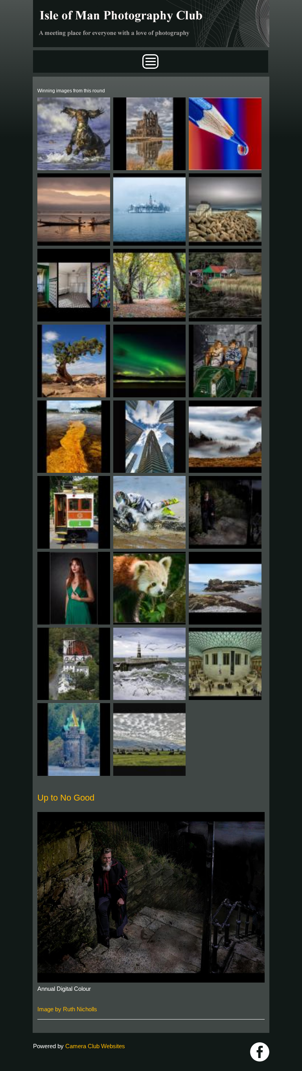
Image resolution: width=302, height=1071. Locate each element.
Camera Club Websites (95, 1046)
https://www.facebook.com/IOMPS (259, 1052)
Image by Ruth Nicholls (67, 1009)
